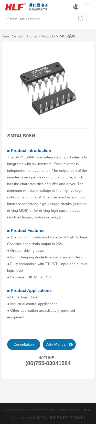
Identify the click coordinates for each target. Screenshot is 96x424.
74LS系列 (67, 36)
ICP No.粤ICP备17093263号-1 (61, 418)
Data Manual (56, 344)
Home (32, 36)
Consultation (24, 344)
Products (48, 36)
